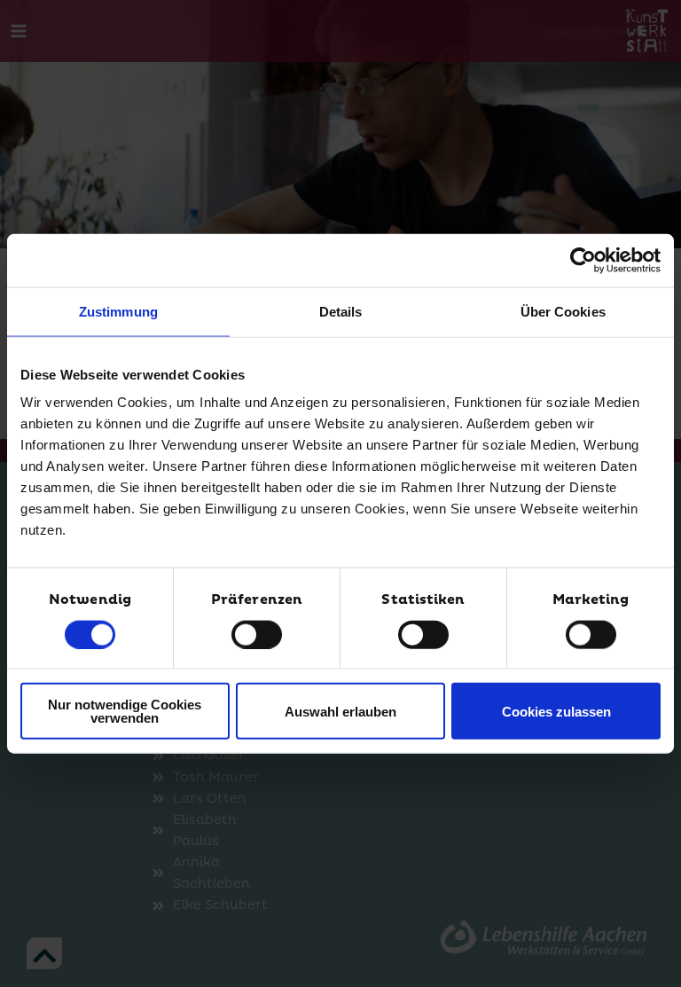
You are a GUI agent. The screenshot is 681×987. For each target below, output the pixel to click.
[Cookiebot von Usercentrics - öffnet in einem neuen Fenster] (583, 260)
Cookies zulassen (556, 710)
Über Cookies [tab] (563, 310)
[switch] (256, 634)
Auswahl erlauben (340, 710)
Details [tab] (341, 310)
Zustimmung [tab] (118, 310)
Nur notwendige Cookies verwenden (124, 711)
